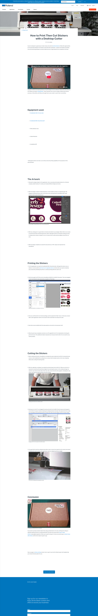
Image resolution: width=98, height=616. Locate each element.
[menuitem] (4, 9)
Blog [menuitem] (77, 5)
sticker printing (38, 552)
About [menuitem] (72, 5)
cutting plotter (40, 91)
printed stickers (56, 46)
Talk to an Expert (49, 572)
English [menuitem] (93, 5)
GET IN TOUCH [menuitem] (92, 9)
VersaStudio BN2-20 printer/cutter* (37, 120)
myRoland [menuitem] (82, 5)
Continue (79, 1)
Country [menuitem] (89, 5)
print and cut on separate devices (47, 268)
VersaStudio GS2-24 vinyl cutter (37, 113)
